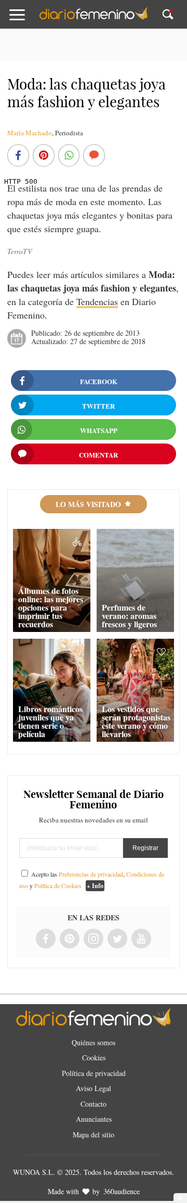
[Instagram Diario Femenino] (93, 939)
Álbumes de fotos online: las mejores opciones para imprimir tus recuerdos (50, 607)
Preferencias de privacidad (91, 874)
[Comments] (94, 156)
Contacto (93, 1104)
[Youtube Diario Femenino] (141, 939)
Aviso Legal (93, 1088)
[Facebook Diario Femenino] (46, 939)
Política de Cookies (58, 885)
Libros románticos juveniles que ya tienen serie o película (50, 721)
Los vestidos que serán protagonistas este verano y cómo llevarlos (136, 721)
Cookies (93, 1057)
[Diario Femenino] (93, 17)
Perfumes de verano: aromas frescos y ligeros (129, 615)
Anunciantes (94, 1119)
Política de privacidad (94, 1073)
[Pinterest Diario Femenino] (69, 939)
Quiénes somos (93, 1042)
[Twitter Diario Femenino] (117, 939)
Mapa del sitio (93, 1134)
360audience (121, 1191)
